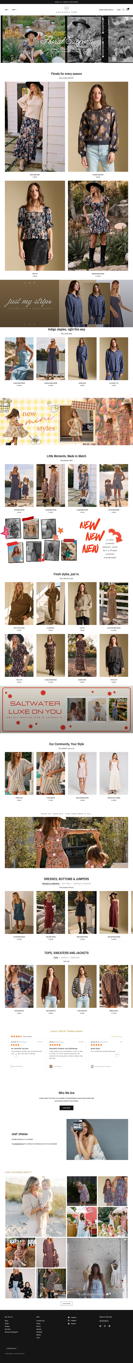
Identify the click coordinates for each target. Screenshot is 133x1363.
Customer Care (40, 1321)
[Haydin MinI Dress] (19, 912)
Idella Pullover (19, 628)
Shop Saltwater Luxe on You (66, 748)
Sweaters (75, 957)
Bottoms (66, 884)
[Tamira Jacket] (114, 986)
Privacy (38, 1323)
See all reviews (116, 1037)
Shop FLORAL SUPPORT (66, 78)
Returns (38, 1326)
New (6, 10)
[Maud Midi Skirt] (35, 127)
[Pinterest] (111, 1326)
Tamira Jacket (113, 1011)
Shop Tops (66, 961)
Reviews (7, 1326)
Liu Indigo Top (113, 383)
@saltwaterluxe (19, 1144)
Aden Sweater (19, 1011)
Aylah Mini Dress (113, 510)
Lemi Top (35, 274)
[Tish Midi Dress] (50, 912)
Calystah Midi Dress (113, 628)
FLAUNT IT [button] (122, 1172)
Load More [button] (66, 1304)
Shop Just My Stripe (66, 333)
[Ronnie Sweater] (98, 127)
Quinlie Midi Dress (51, 680)
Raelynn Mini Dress (82, 798)
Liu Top (82, 628)
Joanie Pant (82, 383)
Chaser (7, 1323)
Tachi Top (19, 680)
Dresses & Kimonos (50, 884)
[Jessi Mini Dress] (19, 485)
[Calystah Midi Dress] (114, 603)
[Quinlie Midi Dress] (50, 655)
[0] (126, 9)
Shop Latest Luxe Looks (66, 578)
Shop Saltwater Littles (66, 460)
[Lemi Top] (35, 226)
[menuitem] (8, 10)
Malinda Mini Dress (98, 274)
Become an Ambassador (11, 1332)
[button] (16, 1054)
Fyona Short (50, 798)
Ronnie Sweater (98, 175)
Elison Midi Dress (19, 383)
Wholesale (39, 1332)
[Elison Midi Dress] (19, 358)
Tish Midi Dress (51, 937)
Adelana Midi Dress (114, 937)
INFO (38, 1317)
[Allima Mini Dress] (50, 485)
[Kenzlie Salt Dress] (114, 773)
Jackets (64, 957)
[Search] (123, 9)
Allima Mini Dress (50, 510)
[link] (25, 1066)
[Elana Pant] (50, 603)
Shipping (38, 1329)
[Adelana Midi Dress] (114, 912)
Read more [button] (18, 1058)
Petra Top (114, 680)
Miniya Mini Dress (82, 937)
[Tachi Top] (19, 655)
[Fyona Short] (50, 773)
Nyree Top (19, 798)
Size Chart (7, 1329)
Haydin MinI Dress (19, 937)
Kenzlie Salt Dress (114, 798)
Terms (38, 1338)
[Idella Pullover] (19, 603)
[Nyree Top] (19, 773)
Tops (56, 957)
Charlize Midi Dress (50, 383)
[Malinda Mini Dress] (98, 226)
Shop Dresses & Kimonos (66, 887)
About (6, 1321)
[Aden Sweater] (19, 986)
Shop (13, 10)
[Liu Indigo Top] (114, 358)
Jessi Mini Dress (19, 510)
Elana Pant (50, 628)
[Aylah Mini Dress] (114, 485)
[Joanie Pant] (82, 358)
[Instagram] (106, 1326)
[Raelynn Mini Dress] (82, 773)
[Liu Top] (82, 603)
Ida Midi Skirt (82, 680)
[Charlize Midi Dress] (50, 358)
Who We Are (9, 1317)
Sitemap (38, 1335)
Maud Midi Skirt (35, 175)
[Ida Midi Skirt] (82, 655)
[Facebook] (102, 1326)
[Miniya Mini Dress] (82, 912)
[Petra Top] (114, 655)
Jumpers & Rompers (82, 884)
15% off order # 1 (104, 1321)
